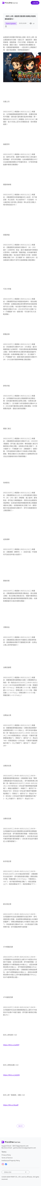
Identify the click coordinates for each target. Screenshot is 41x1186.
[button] (15, 1172)
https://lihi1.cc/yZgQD (11, 1075)
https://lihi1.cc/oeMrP (11, 1045)
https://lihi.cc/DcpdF (11, 1105)
